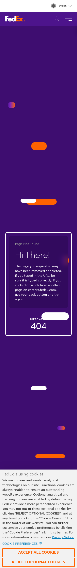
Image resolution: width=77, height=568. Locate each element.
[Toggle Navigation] (68, 19)
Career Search (56, 18)
